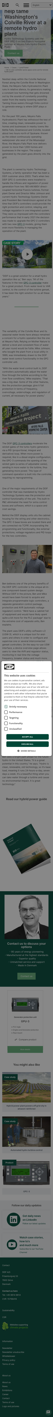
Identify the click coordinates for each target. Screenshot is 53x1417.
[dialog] (26, 708)
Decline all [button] (27, 744)
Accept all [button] (27, 737)
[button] (26, 750)
